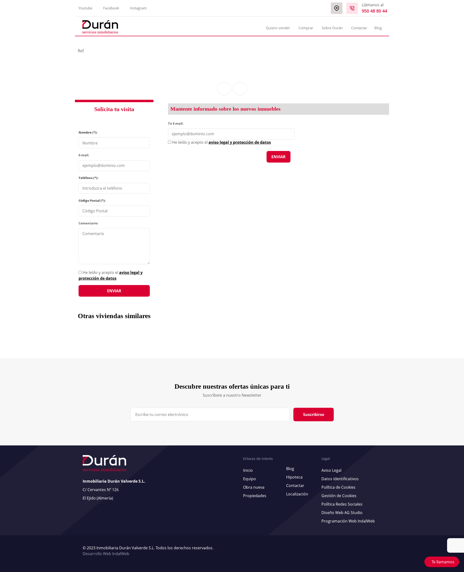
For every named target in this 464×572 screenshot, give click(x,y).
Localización (297, 494)
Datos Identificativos (340, 478)
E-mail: (84, 155)
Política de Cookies (338, 487)
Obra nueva (253, 487)
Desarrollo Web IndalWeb (106, 553)
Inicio (248, 470)
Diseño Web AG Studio (341, 512)
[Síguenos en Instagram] (380, 551)
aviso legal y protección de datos (240, 142)
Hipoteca (294, 477)
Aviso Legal (331, 470)
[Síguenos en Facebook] (378, 551)
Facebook (111, 8)
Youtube (85, 8)
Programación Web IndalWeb (348, 521)
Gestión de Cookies (338, 495)
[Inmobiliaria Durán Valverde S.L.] (100, 27)
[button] (224, 88)
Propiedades (254, 495)
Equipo (249, 478)
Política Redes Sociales (341, 504)
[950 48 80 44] (352, 8)
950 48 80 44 (374, 11)
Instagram (138, 8)
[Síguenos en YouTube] (375, 551)
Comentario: (88, 223)
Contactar (359, 27)
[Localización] (336, 8)
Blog (378, 27)
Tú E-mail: (177, 123)
